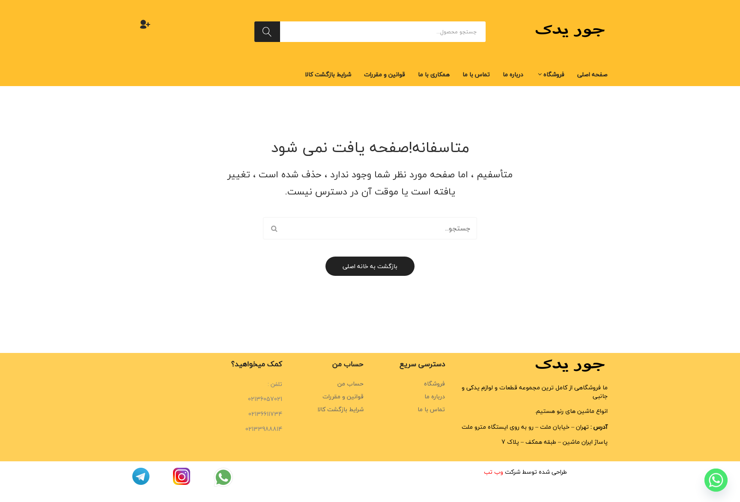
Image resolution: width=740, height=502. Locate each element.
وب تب (493, 471)
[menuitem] (592, 74)
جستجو (267, 31)
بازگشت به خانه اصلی (370, 266)
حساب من (350, 383)
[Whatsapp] (716, 479)
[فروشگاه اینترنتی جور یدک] (571, 30)
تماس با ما (431, 409)
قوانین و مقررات (343, 396)
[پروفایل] (145, 24)
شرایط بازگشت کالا (340, 409)
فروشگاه (434, 383)
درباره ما (434, 396)
